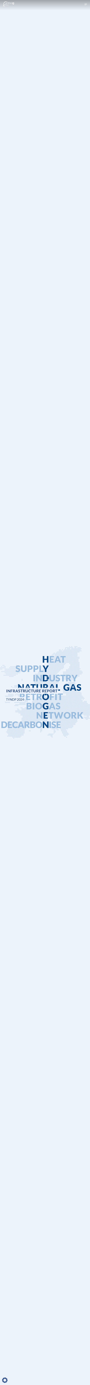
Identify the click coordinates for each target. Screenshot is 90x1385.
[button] (86, 4)
